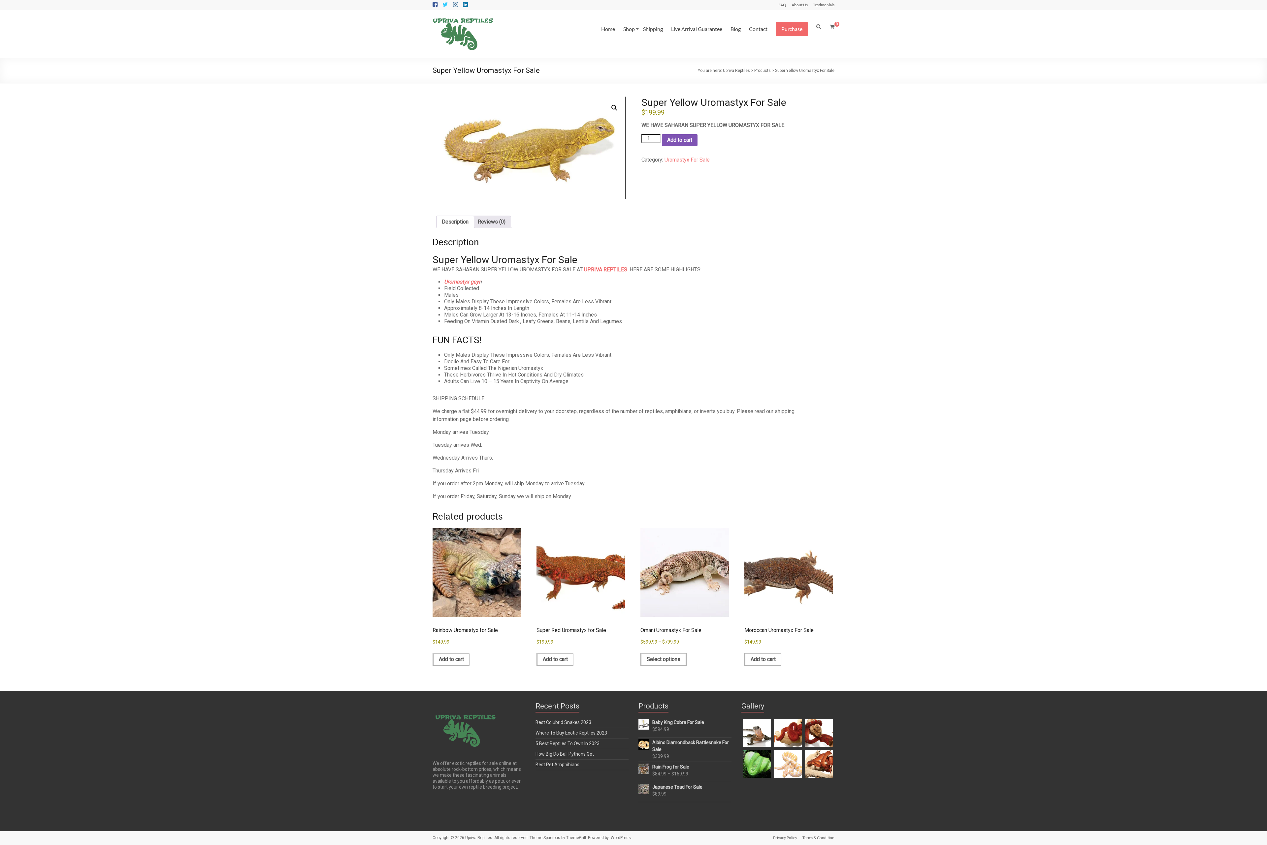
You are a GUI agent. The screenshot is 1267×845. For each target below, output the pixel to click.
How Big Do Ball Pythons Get (565, 754)
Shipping (653, 29)
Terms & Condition (818, 837)
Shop (629, 29)
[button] (614, 108)
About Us (800, 4)
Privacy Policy (785, 837)
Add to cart (679, 140)
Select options (663, 659)
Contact (758, 29)
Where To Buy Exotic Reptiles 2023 (571, 733)
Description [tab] (455, 222)
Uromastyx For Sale (687, 160)
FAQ (782, 4)
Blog (736, 29)
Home (608, 29)
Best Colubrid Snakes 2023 (563, 722)
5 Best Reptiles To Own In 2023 (568, 743)
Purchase (791, 29)
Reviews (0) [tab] (491, 222)
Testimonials (823, 4)
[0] (831, 26)
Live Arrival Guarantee (696, 29)
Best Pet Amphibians (557, 764)
